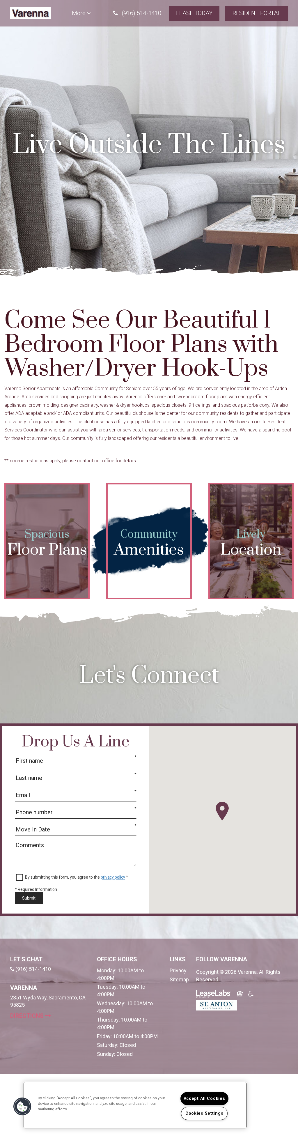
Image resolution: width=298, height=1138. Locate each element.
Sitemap (179, 979)
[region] (135, 1105)
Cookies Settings (204, 1113)
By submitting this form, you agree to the (63, 877)
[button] (137, 13)
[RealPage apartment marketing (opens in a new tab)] (213, 995)
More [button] (79, 13)
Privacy (178, 970)
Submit (29, 898)
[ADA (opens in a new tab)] (251, 995)
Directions (49, 1015)
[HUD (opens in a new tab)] (240, 995)
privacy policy (113, 877)
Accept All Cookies (204, 1098)
